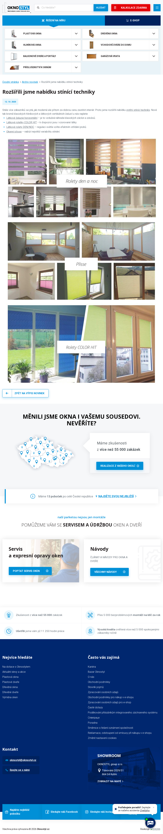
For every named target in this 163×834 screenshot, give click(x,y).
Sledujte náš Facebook (64, 811)
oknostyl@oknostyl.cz (23, 760)
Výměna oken (10, 697)
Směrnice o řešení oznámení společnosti (110, 727)
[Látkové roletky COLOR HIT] (81, 384)
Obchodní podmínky (99, 682)
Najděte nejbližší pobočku (19, 811)
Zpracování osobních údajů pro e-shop (109, 702)
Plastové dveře (10, 682)
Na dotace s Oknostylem (16, 666)
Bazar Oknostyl (96, 671)
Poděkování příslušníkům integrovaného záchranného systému (122, 712)
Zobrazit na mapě (109, 781)
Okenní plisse (14, 131)
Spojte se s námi (20, 769)
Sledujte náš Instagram (104, 811)
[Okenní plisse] (81, 301)
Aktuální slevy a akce (14, 671)
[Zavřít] (154, 807)
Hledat (101, 7)
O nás (91, 676)
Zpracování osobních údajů (103, 692)
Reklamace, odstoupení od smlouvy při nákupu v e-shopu (120, 732)
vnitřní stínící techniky (138, 110)
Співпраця (93, 717)
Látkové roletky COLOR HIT (21, 122)
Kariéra (92, 666)
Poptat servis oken (26, 570)
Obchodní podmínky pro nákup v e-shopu (111, 697)
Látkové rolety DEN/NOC (20, 127)
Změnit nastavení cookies (102, 738)
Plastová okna (10, 676)
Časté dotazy (95, 707)
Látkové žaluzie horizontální (21, 117)
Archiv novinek (30, 82)
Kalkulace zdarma (134, 7)
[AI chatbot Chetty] (150, 822)
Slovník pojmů (96, 687)
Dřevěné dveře (10, 692)
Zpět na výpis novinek (29, 393)
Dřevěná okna (10, 687)
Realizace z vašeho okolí (117, 465)
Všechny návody (105, 571)
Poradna (92, 722)
